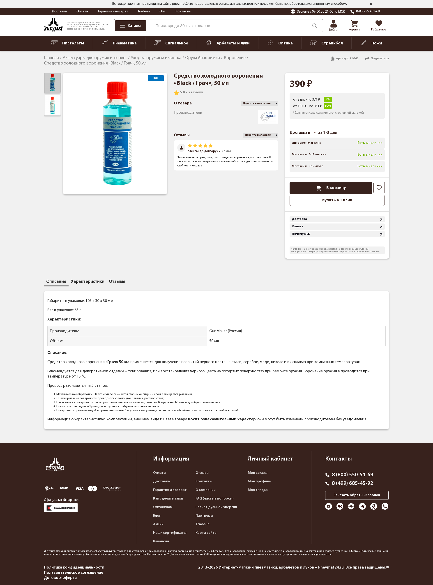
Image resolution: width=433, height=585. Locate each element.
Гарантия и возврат (113, 11)
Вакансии (161, 541)
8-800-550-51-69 (368, 11)
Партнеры (204, 516)
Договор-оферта (60, 578)
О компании (206, 490)
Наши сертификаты (170, 533)
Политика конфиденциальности (74, 567)
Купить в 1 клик (337, 200)
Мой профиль (259, 481)
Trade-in (144, 11)
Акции (158, 524)
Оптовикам (163, 507)
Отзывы (202, 473)
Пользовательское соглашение (73, 573)
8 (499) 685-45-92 (352, 483)
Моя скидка (258, 490)
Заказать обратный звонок (357, 495)
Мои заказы (257, 473)
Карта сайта (206, 533)
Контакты (183, 11)
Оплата (82, 11)
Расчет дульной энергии (216, 507)
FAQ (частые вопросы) (215, 498)
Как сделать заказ (168, 498)
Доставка (59, 11)
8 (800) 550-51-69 (352, 475)
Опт (162, 11)
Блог (157, 516)
